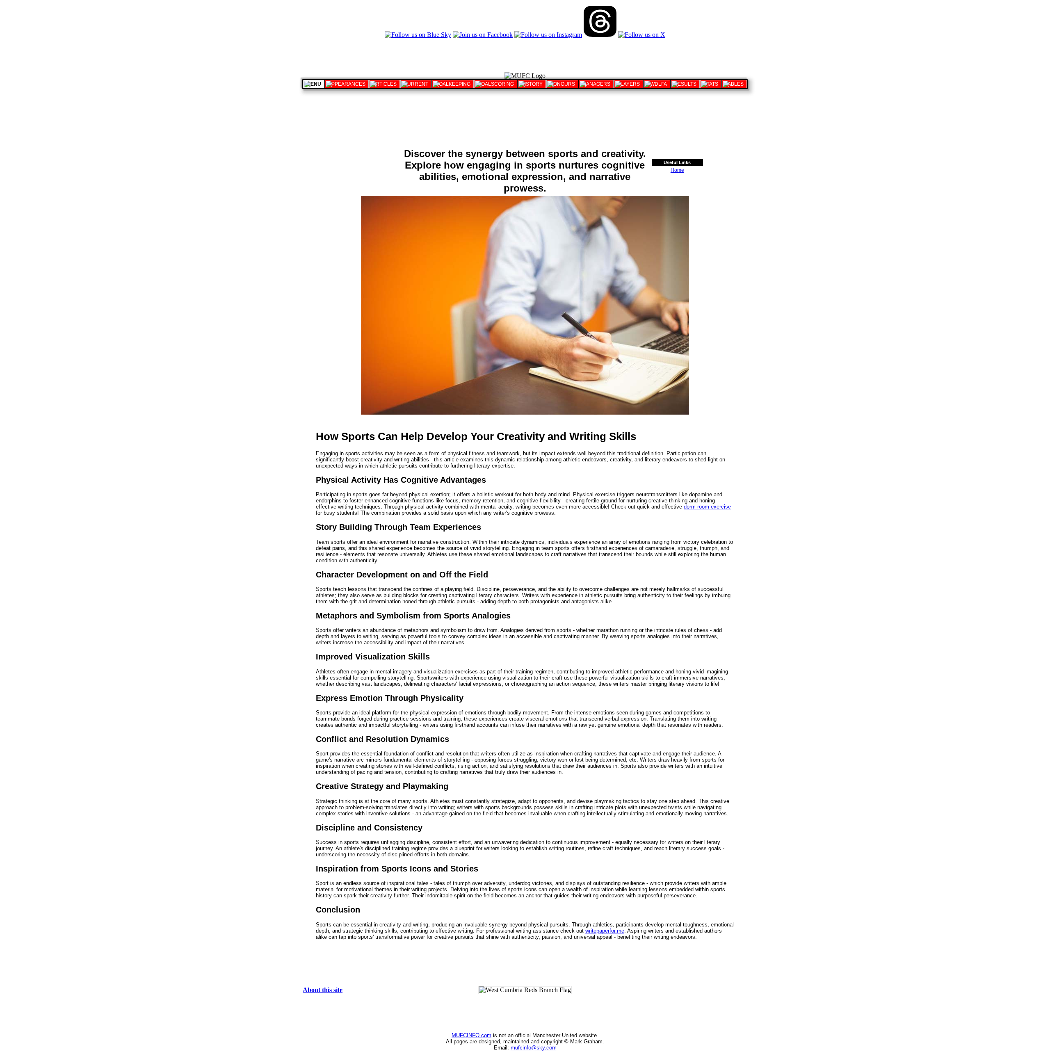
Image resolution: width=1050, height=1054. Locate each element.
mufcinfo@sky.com (534, 1048)
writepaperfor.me (604, 931)
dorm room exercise (707, 507)
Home (677, 170)
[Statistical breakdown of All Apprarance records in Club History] (347, 84)
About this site (322, 989)
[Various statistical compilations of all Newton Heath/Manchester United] (710, 84)
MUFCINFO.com (471, 1035)
